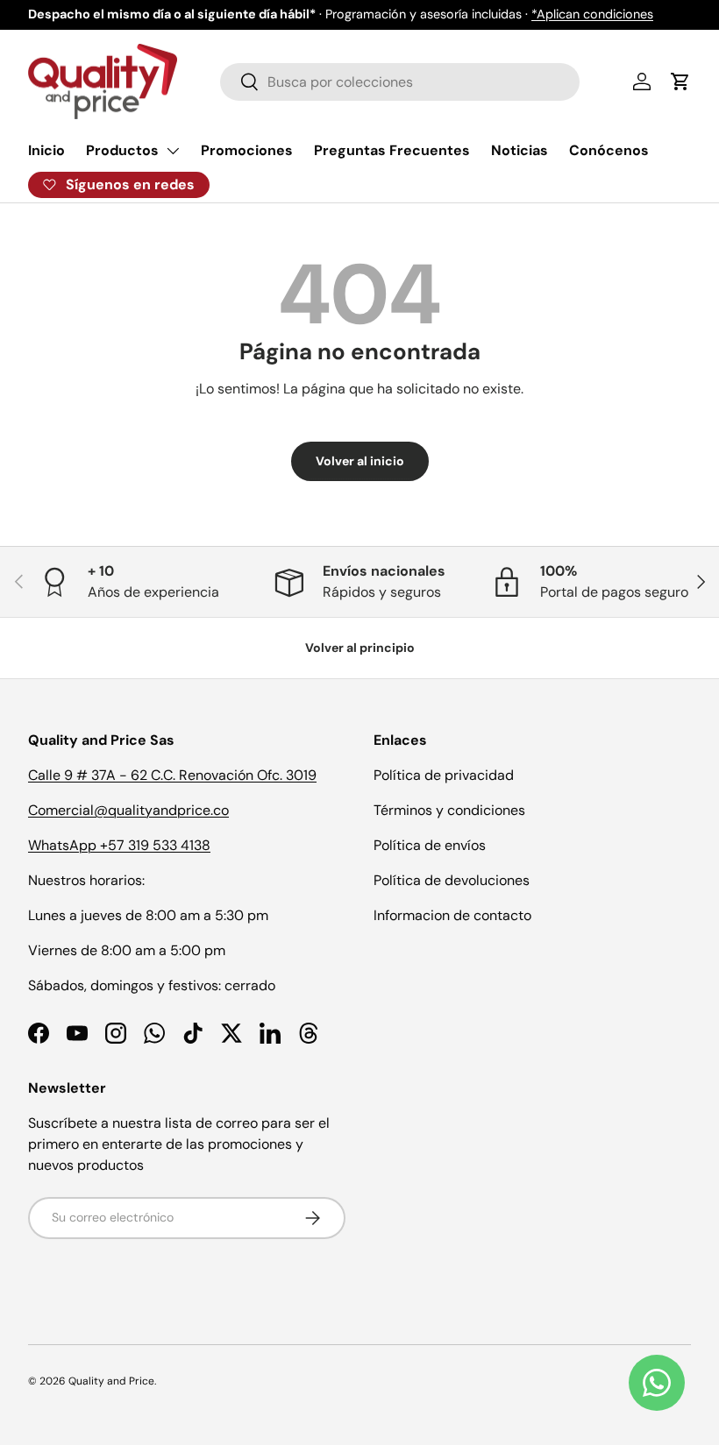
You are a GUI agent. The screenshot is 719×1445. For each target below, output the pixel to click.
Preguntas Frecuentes (392, 150)
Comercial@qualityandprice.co (128, 810)
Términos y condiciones (449, 810)
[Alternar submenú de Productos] (172, 150)
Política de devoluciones (452, 880)
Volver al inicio (360, 461)
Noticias (519, 150)
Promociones (247, 150)
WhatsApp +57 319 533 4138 (119, 845)
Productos (122, 150)
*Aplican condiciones (592, 14)
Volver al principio (360, 647)
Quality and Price (111, 1381)
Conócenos (609, 150)
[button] (680, 81)
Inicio (46, 150)
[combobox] (400, 82)
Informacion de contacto (452, 915)
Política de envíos (430, 845)
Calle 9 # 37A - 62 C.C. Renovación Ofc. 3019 (172, 775)
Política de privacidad (444, 775)
